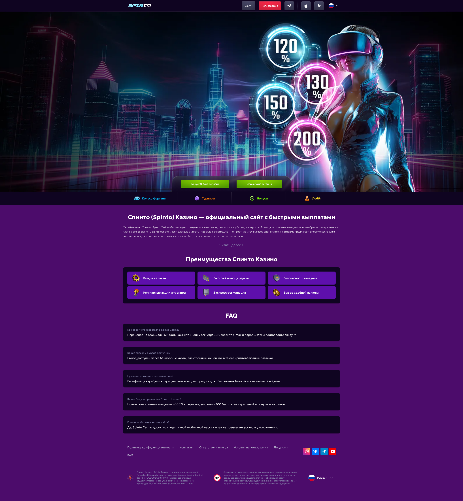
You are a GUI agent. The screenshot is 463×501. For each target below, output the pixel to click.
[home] (139, 5)
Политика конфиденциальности (150, 447)
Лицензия (281, 447)
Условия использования (251, 447)
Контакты (186, 447)
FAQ (130, 455)
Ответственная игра (213, 447)
